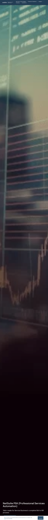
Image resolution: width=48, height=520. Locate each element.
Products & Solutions (32, 1)
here (5, 518)
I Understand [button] (40, 518)
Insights (40, 1)
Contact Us (24, 2)
